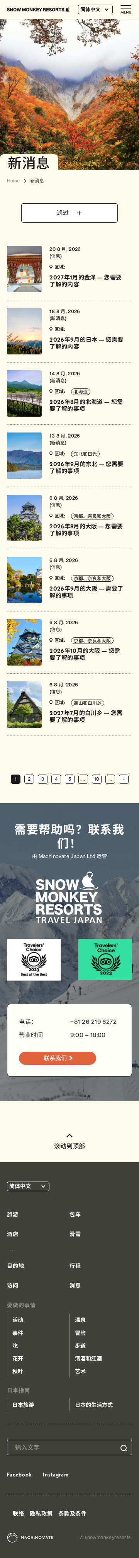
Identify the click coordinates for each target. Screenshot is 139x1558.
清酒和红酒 (88, 1358)
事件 (17, 1333)
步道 (80, 1345)
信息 (55, 256)
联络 (18, 1513)
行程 (75, 1265)
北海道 (81, 392)
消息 (75, 1285)
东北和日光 (85, 454)
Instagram (56, 1474)
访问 (13, 1285)
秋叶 (17, 1371)
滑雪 (75, 1234)
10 (96, 779)
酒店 (13, 1234)
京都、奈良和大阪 (92, 516)
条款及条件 (72, 1513)
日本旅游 (23, 1404)
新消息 (58, 318)
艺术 (80, 1371)
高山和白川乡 (88, 703)
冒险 (80, 1333)
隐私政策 (41, 1513)
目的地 (15, 1265)
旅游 (13, 1214)
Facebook (19, 1474)
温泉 (80, 1319)
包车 (75, 1214)
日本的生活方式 (94, 1404)
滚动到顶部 (69, 1146)
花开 (17, 1358)
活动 (17, 1319)
